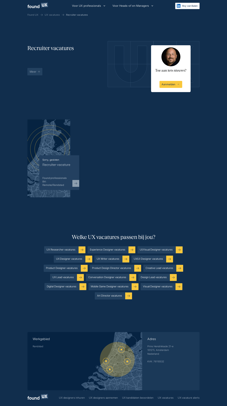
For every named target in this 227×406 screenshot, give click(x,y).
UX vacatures (166, 397)
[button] (88, 5)
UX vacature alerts (189, 397)
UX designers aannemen (103, 397)
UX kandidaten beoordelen (138, 397)
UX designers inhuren (72, 397)
